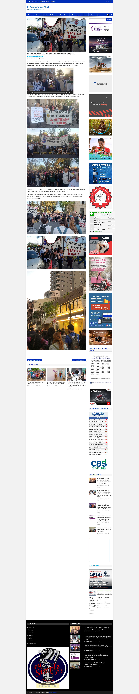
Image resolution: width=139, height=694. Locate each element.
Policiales (46, 14)
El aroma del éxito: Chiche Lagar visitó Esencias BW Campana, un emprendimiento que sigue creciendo (104, 481)
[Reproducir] (29, 92)
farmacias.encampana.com (98, 231)
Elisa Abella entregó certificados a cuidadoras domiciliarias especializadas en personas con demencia (104, 506)
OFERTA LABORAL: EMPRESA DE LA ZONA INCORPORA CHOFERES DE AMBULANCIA (92, 602)
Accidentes (52, 14)
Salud (86, 14)
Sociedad (66, 14)
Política (72, 14)
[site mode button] (107, 15)
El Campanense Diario (38, 7)
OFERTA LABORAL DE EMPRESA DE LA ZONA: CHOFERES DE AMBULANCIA (100, 582)
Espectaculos (79, 14)
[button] (50, 81)
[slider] (49, 92)
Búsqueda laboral (99, 598)
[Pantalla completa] (71, 92)
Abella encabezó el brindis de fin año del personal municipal (36, 383)
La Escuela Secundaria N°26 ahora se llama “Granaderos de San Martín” (104, 529)
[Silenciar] (69, 92)
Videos (98, 14)
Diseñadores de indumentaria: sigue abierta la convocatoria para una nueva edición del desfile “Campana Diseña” (104, 518)
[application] (50, 81)
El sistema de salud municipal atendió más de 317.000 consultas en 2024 (56, 383)
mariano (42, 58)
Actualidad (38, 14)
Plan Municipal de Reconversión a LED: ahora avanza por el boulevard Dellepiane (35, 360)
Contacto (53, 1)
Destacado (92, 14)
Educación (31, 632)
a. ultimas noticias (32, 56)
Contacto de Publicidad (44, 1)
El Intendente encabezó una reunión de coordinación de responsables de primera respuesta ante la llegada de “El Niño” (76, 385)
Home (32, 14)
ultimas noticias (32, 643)
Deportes (60, 14)
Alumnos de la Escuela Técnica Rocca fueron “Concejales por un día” (79, 360)
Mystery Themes (52, 692)
